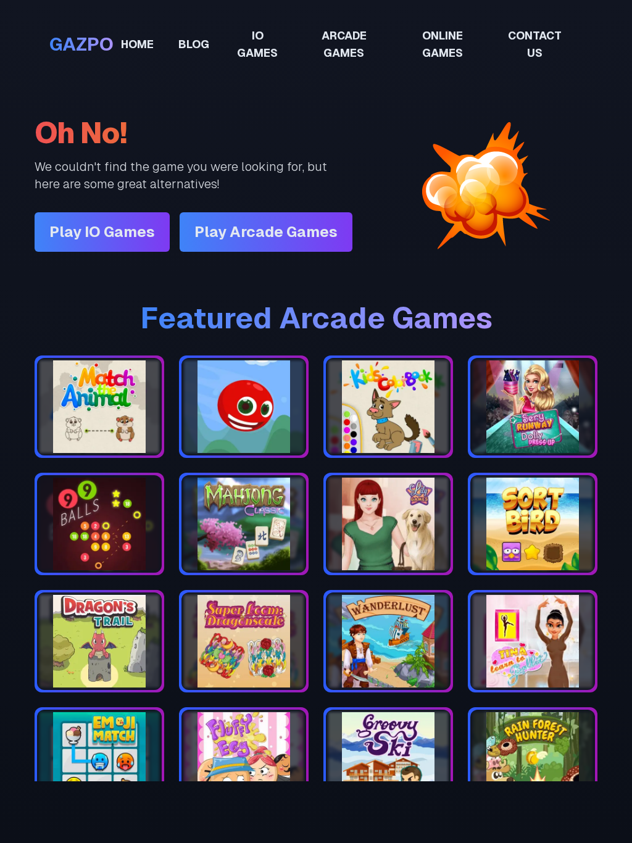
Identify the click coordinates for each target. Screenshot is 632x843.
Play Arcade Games (266, 231)
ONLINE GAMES (442, 44)
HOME (137, 44)
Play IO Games (102, 231)
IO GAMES (257, 44)
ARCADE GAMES (344, 44)
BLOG (193, 44)
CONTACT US (535, 44)
